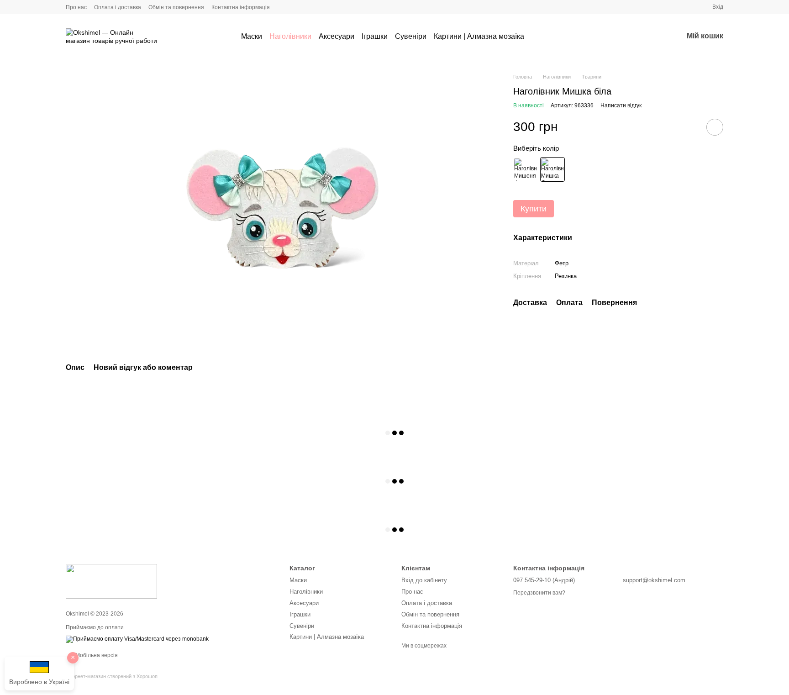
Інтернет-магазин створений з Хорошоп (112, 676)
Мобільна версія (96, 655)
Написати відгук (621, 106)
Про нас (76, 7)
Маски (251, 36)
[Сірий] (525, 170)
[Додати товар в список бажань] (714, 127)
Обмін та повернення (176, 7)
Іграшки (375, 36)
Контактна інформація (240, 7)
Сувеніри (410, 36)
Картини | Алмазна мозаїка (479, 36)
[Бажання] (652, 36)
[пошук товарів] (540, 36)
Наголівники (290, 36)
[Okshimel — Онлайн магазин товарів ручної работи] (111, 581)
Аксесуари (336, 36)
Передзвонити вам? (539, 593)
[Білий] (552, 170)
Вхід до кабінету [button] (424, 580)
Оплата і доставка (117, 7)
